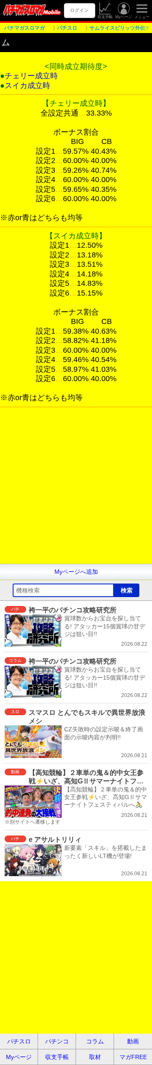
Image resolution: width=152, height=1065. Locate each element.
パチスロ (19, 1041)
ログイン (79, 10)
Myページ (123, 17)
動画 (133, 1041)
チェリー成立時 (31, 76)
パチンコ (57, 1041)
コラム (95, 1041)
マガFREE (133, 1057)
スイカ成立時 (27, 85)
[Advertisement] (76, 487)
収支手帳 (105, 17)
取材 (95, 1057)
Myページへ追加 (76, 571)
